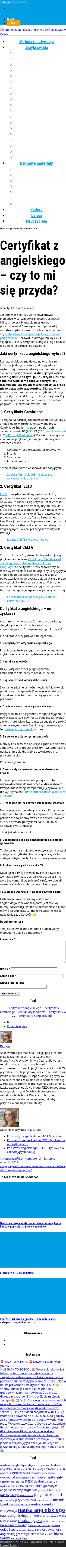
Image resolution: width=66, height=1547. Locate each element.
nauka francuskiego (49, 1516)
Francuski (40, 64)
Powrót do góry (9, 1545)
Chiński (40, 59)
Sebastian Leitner (26, 1530)
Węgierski (40, 145)
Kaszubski (40, 88)
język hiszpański (7, 1500)
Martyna (35, 1130)
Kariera (36, 209)
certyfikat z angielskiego (25, 1008)
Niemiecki (40, 105)
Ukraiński (40, 140)
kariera (39, 1500)
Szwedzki (40, 134)
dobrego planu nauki (19, 729)
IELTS (3, 494)
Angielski (40, 53)
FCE (29, 431)
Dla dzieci (40, 203)
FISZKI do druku (35, 1481)
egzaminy (5, 1481)
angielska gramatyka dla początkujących (18, 1465)
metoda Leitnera (20, 1504)
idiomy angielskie (25, 1490)
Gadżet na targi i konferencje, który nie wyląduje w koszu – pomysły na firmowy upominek (30, 1225)
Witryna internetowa (12, 982)
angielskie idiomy (11, 1469)
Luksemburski (40, 99)
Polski (40, 117)
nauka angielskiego (41, 1509)
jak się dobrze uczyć (49, 1490)
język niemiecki (25, 1500)
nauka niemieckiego (15, 1525)
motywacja (8, 1510)
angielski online (47, 1469)
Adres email (8, 976)
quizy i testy (9, 1529)
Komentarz (7, 939)
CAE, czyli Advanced (52, 431)
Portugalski (40, 122)
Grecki (40, 70)
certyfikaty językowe (31, 1012)
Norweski (40, 111)
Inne (40, 157)
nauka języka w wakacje (54, 1521)
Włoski (40, 151)
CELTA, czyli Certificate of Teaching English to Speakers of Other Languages (30, 563)
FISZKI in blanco (30, 1485)
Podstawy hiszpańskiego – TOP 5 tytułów (34, 1136)
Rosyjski (40, 128)
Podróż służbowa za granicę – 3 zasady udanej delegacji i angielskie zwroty (28, 1320)
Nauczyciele (36, 221)
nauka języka (30, 1520)
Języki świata (36, 47)
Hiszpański (40, 76)
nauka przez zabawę (40, 1525)
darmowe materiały (46, 1477)
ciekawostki (7, 1477)
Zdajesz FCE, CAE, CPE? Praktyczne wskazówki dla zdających (29, 476)
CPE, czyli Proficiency (20, 435)
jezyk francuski (26, 1495)
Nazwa (5, 969)
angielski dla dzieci (49, 1465)
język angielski (48, 1494)
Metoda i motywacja (36, 41)
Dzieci (36, 215)
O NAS (11, 19)
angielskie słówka (31, 1469)
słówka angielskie (41, 1534)
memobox (47, 1500)
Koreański (40, 93)
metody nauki (42, 1504)
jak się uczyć (10, 1495)
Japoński (40, 82)
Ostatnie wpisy (17, 1026)
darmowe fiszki (22, 1478)
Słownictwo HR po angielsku (17, 1273)
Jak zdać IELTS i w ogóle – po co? (28, 539)
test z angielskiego (19, 1538)
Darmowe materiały (36, 163)
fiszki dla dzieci (17, 1482)
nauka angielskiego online (19, 1515)
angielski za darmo (20, 1472)
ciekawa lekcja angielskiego (43, 1473)
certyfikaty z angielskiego (36, 1016)
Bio (9, 1022)
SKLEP (13, 23)
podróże (55, 1525)
